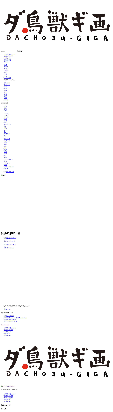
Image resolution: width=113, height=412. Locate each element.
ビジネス (7, 83)
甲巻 (5, 65)
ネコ (5, 72)
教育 (5, 94)
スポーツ (7, 85)
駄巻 (5, 110)
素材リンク (7, 335)
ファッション (8, 159)
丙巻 (5, 108)
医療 (5, 86)
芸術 (5, 96)
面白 (5, 90)
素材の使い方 (8, 56)
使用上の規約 (8, 397)
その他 (6, 99)
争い (5, 92)
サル (5, 76)
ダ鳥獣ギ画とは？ (10, 328)
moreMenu (4, 103)
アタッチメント (9, 166)
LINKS (6, 61)
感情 (5, 88)
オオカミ (7, 133)
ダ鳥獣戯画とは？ (10, 54)
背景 (5, 98)
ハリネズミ (7, 78)
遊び (5, 161)
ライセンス (7, 58)
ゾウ (5, 128)
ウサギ (6, 68)
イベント (7, 163)
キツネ (6, 70)
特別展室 (7, 333)
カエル (6, 66)
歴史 (5, 157)
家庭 (5, 153)
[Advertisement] (8, 202)
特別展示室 (7, 60)
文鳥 (5, 74)
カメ (5, 130)
